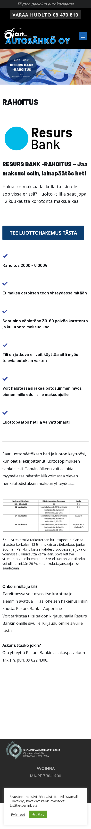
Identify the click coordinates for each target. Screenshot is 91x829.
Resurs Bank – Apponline (39, 608)
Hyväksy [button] (38, 814)
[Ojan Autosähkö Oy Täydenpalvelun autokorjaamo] (38, 36)
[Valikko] (83, 36)
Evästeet (18, 814)
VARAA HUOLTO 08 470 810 (45, 15)
